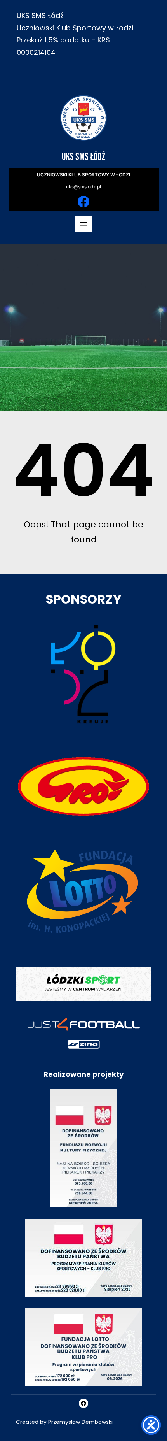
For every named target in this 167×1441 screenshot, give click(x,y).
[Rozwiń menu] (83, 224)
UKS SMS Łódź (40, 15)
